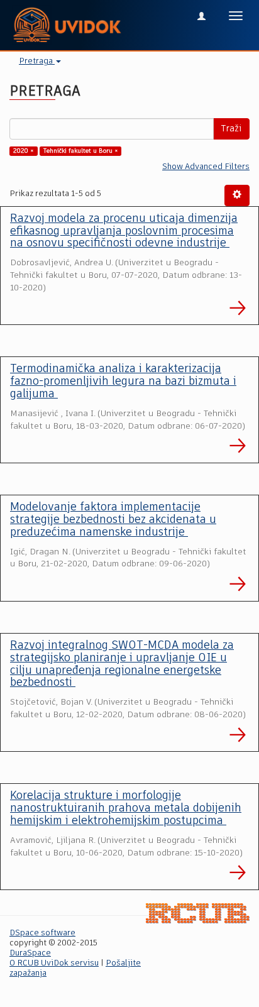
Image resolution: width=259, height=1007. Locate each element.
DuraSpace (30, 953)
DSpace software (42, 933)
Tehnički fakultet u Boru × (80, 151)
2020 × (23, 151)
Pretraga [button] (37, 61)
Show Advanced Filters (206, 167)
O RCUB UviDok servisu (54, 963)
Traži (231, 128)
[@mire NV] (198, 914)
